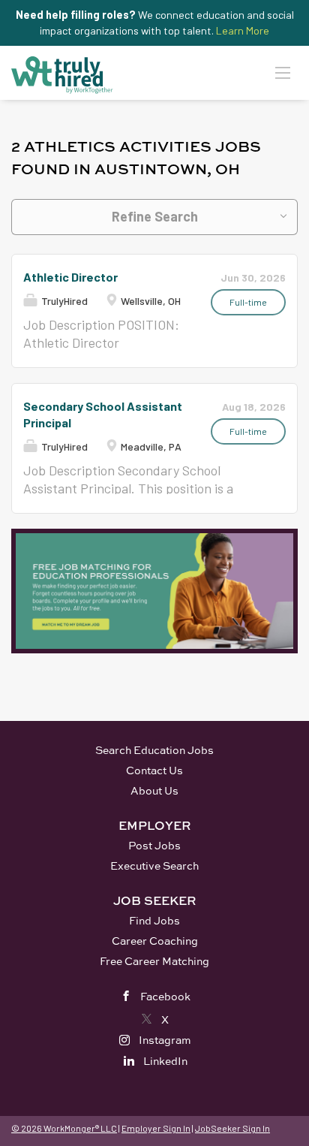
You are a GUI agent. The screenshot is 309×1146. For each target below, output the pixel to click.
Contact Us (154, 770)
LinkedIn (165, 1061)
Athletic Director (70, 277)
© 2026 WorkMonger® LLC (64, 1128)
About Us (154, 790)
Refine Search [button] (155, 216)
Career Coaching (155, 940)
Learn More (242, 30)
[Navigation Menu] (282, 72)
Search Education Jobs (154, 750)
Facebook (165, 996)
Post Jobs (154, 845)
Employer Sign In (156, 1128)
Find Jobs (154, 920)
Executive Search (154, 865)
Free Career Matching (154, 961)
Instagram (165, 1040)
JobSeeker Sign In (232, 1128)
